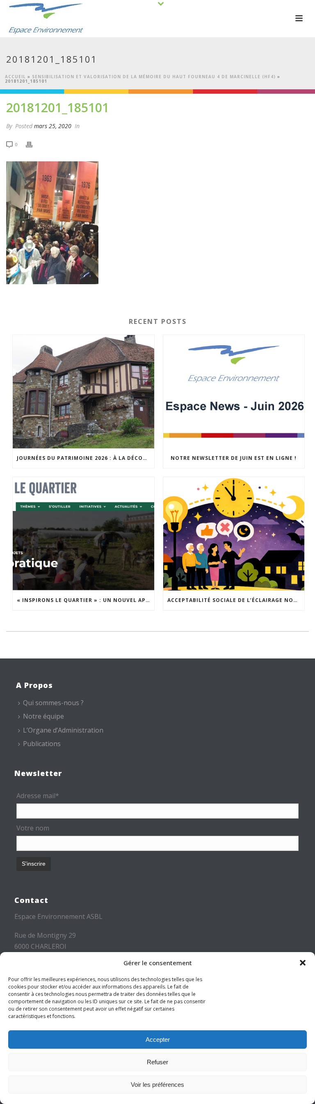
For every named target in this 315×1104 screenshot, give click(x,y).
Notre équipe (43, 716)
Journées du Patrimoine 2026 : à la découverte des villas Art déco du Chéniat (85, 458)
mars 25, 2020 (52, 126)
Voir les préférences (157, 1084)
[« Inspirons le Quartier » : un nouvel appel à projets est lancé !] (83, 533)
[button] (303, 963)
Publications (42, 743)
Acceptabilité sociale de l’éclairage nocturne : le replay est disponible (236, 600)
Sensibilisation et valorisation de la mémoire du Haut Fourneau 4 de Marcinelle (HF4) (154, 76)
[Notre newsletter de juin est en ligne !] (234, 391)
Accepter (158, 1039)
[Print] (33, 144)
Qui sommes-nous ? (53, 702)
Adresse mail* (37, 795)
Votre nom (32, 828)
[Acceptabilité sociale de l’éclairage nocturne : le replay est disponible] (234, 533)
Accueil (15, 76)
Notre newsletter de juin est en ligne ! (234, 458)
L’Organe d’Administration (63, 730)
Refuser (157, 1062)
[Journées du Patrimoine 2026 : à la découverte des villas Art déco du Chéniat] (83, 391)
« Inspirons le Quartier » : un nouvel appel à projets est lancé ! (85, 600)
